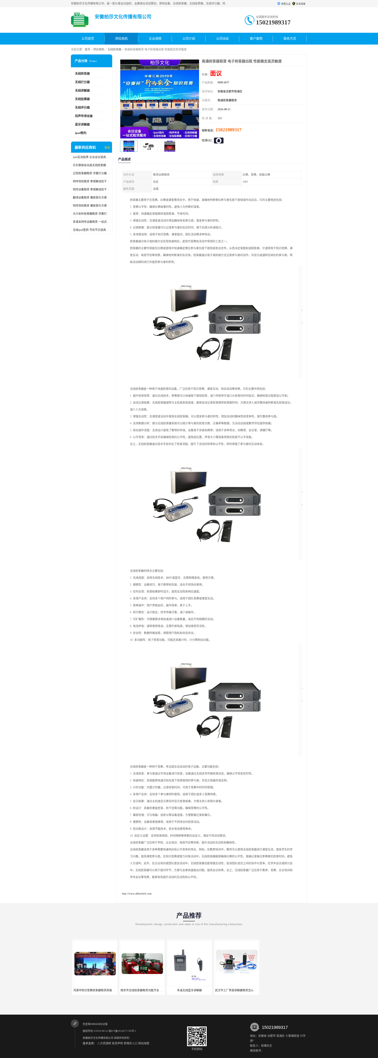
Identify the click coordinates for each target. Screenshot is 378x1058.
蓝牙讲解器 (82, 124)
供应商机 (121, 38)
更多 (107, 147)
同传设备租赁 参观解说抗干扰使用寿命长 (91, 189)
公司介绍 (189, 38)
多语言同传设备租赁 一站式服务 (91, 221)
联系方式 (290, 38)
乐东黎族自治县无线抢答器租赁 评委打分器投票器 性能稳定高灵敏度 (91, 165)
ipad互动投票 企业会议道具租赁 (91, 157)
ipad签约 (80, 132)
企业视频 (155, 38)
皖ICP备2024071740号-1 (122, 1030)
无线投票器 (82, 99)
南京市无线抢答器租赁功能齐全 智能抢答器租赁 (148, 990)
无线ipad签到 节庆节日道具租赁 (91, 229)
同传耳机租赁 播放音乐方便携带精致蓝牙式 (91, 205)
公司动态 (222, 38)
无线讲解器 (82, 90)
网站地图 (143, 1043)
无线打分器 (82, 82)
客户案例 (256, 38)
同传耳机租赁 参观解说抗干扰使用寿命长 (91, 181)
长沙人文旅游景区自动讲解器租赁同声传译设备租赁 (292, 990)
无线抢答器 (114, 49)
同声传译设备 (84, 116)
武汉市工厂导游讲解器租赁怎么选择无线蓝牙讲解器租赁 (248, 990)
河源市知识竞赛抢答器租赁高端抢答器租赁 (98, 990)
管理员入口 (130, 1043)
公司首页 (88, 38)
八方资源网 (104, 1043)
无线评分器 (82, 107)
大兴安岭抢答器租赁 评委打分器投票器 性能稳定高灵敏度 (91, 213)
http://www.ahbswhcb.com (137, 893)
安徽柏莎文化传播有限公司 (98, 1037)
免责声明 (117, 1043)
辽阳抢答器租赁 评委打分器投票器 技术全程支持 (91, 173)
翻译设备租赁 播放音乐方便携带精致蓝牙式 (91, 197)
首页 (87, 49)
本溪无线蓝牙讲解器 (188, 990)
